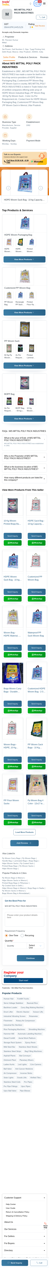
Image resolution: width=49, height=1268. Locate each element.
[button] (41, 17)
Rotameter (33, 1016)
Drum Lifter (8, 1012)
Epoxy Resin (30, 1042)
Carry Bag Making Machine (32, 1007)
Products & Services (27, 57)
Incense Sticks (26, 1073)
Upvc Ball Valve (10, 1091)
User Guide (10, 1208)
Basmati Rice (32, 1003)
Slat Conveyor (25, 1056)
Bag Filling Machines (33, 1051)
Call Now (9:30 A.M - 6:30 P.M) (18, 161)
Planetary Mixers (26, 1060)
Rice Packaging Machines (14, 1029)
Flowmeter (8, 1021)
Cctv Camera (35, 1064)
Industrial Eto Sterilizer (13, 1025)
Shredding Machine (37, 1029)
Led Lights (22, 1064)
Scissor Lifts (38, 1012)
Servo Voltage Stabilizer (13, 1003)
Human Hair (9, 999)
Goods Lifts (22, 1078)
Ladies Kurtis (9, 1064)
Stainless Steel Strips (12, 1051)
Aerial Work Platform (27, 1038)
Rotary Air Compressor (25, 1021)
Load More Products (24, 832)
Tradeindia (6, 988)
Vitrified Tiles (35, 1078)
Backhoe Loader (10, 1007)
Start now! (23, 980)
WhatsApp (38, 161)
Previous (8, 188)
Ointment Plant (10, 1060)
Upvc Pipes (25, 1086)
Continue (30, 958)
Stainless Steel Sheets (28, 1047)
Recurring (29, 935)
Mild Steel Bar (9, 1047)
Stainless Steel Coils (12, 1082)
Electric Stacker (23, 1012)
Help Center (11, 1204)
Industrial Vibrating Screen (14, 1016)
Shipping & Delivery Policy (16, 1216)
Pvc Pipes (28, 1082)
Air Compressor (10, 1073)
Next (41, 188)
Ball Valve (8, 1069)
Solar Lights (8, 1078)
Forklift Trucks (23, 999)
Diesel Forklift (9, 1038)
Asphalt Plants (9, 1056)
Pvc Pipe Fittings (10, 1086)
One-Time (13, 935)
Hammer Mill (9, 1034)
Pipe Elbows (25, 1091)
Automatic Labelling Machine (30, 1034)
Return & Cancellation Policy (17, 1212)
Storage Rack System (13, 1042)
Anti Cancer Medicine (24, 1069)
